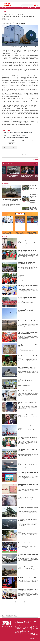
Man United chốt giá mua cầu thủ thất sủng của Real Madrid (28, 543)
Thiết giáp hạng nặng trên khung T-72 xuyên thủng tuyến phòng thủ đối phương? (11, 200)
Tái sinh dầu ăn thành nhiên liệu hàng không (27, 390)
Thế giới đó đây (20, 14)
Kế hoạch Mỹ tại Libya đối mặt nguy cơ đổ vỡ (27, 414)
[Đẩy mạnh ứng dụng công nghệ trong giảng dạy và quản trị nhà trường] (7, 223)
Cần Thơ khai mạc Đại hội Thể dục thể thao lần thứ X (27, 637)
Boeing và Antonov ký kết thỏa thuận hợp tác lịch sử (15, 135)
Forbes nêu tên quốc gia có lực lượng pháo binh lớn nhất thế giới (34, 198)
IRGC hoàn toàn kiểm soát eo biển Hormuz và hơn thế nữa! (27, 461)
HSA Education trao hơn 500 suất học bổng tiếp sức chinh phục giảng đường (28, 473)
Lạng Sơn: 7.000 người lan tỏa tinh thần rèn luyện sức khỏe (27, 298)
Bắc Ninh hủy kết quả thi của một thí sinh (26, 531)
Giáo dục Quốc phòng (13, 14)
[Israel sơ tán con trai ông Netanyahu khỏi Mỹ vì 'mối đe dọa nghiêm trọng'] (27, 170)
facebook (8, 147)
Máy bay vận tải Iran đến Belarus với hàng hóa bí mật (28, 555)
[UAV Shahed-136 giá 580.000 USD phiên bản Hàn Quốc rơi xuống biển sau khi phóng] (9, 313)
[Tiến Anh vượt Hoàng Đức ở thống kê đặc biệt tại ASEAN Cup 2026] (20, 223)
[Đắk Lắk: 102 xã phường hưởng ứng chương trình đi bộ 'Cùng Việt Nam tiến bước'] (9, 337)
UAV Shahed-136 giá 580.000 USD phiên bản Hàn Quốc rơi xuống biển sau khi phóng (28, 310)
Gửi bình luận (35, 159)
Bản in (13, 147)
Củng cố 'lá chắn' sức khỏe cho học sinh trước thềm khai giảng (28, 286)
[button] (34, 163)
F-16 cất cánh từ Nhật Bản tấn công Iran (26, 624)
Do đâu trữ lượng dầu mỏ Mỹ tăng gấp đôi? (27, 577)
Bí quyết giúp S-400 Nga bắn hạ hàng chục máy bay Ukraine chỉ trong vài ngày (28, 508)
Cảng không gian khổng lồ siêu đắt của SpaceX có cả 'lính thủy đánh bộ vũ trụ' (28, 321)
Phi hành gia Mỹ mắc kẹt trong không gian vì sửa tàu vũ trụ (16, 134)
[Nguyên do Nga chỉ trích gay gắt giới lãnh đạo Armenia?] (32, 223)
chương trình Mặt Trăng (21, 140)
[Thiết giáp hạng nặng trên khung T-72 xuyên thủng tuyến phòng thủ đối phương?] (11, 191)
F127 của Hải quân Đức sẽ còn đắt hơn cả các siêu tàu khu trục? (27, 520)
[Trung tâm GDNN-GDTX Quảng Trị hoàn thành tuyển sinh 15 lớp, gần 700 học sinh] (9, 267)
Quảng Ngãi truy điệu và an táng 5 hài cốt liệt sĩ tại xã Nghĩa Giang (28, 438)
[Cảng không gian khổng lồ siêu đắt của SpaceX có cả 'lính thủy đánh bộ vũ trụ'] (9, 325)
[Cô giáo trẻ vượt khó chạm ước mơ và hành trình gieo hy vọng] (9, 243)
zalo (11, 147)
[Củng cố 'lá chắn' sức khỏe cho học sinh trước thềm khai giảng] (9, 290)
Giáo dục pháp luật (17, 7)
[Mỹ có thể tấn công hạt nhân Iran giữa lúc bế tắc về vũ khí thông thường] (13, 170)
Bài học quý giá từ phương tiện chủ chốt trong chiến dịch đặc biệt (33, 209)
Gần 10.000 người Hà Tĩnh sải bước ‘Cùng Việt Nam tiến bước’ (27, 274)
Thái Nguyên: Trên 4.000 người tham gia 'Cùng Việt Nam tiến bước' (27, 426)
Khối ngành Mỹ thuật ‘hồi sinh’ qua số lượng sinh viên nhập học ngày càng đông (28, 590)
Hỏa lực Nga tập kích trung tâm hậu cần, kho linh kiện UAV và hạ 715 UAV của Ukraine (28, 496)
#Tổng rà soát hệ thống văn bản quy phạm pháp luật (14, 11)
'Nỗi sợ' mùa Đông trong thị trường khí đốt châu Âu (28, 613)
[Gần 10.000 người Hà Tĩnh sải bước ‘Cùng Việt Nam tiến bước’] (9, 278)
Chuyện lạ (26, 14)
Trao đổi (27, 7)
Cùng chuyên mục (8, 163)
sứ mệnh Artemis (31, 140)
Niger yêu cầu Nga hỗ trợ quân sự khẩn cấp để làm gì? (27, 356)
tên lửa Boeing (11, 143)
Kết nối (23, 7)
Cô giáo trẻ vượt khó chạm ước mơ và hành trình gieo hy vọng (27, 239)
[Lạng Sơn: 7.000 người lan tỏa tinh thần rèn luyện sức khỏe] (9, 302)
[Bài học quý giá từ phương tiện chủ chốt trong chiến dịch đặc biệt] (25, 209)
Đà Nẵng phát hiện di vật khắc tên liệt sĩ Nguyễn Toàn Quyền (28, 345)
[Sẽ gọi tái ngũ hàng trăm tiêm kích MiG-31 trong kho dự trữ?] (25, 187)
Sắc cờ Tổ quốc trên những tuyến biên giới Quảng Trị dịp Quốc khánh (27, 251)
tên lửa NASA (11, 140)
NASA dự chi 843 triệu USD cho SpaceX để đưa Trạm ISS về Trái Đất (18, 132)
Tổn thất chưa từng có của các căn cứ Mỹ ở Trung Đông (27, 403)
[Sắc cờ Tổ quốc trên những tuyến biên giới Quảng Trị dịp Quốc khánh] (9, 255)
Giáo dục (6, 7)
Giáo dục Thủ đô (36, 5)
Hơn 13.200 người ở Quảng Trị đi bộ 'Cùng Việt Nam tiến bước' (27, 450)
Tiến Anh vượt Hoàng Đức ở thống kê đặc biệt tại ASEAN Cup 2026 (20, 233)
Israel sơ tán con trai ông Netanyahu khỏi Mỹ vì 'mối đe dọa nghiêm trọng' (27, 176)
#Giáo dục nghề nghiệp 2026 (26, 11)
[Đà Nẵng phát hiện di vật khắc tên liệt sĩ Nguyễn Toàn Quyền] (9, 348)
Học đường (32, 7)
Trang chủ (3, 8)
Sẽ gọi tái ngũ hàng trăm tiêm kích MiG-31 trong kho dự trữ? (34, 187)
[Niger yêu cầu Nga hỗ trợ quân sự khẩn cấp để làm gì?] (9, 360)
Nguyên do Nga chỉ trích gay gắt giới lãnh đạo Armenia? (32, 233)
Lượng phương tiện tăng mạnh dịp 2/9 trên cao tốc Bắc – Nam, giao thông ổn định (28, 380)
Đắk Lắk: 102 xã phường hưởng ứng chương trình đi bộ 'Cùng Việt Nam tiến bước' (28, 333)
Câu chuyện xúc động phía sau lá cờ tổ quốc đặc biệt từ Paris (28, 485)
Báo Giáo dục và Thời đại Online (8, 4)
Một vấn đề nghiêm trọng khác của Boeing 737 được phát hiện (17, 137)
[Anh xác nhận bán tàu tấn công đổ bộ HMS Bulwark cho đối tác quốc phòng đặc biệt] (9, 372)
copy (16, 147)
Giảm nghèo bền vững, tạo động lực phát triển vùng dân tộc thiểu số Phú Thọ (28, 602)
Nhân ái (36, 7)
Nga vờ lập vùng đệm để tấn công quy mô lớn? (27, 566)
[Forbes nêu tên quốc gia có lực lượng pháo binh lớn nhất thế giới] (25, 198)
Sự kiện (4, 11)
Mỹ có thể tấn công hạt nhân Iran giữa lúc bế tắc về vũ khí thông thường (12, 176)
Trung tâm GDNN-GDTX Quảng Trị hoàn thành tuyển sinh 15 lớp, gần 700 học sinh (27, 263)
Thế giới (4, 14)
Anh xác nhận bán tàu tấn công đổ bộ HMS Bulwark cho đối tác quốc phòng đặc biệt (27, 368)
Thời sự (10, 7)
